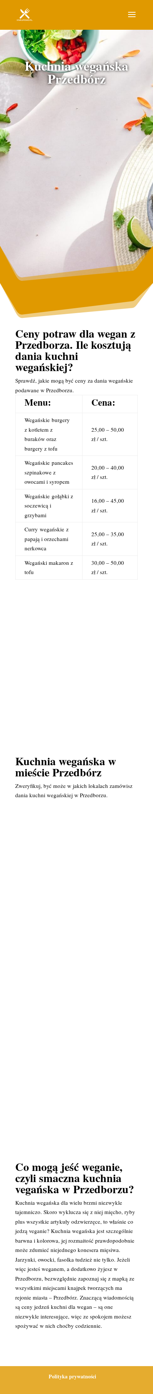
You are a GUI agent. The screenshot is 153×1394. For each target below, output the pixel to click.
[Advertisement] (76, 176)
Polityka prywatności (72, 1376)
